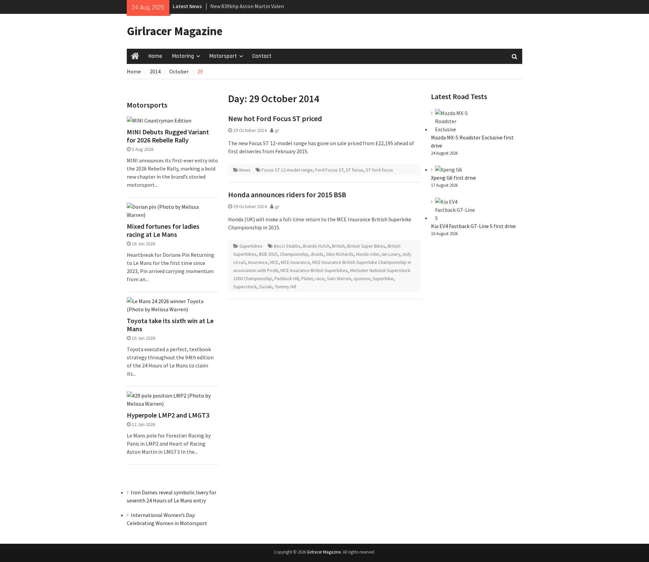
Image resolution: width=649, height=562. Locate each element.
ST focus (354, 170)
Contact (261, 56)
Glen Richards (340, 254)
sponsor (362, 278)
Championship (294, 254)
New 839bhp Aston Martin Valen (247, 6)
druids (317, 254)
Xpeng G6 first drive (453, 177)
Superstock (245, 287)
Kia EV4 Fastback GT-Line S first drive (473, 226)
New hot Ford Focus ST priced (275, 118)
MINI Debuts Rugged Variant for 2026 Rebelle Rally (168, 136)
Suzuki (265, 287)
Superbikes (251, 246)
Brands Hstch (316, 246)
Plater (307, 278)
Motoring (183, 56)
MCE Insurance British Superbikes (314, 270)
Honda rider (367, 254)
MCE (274, 262)
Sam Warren (339, 278)
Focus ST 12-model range (287, 170)
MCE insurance (295, 262)
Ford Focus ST (329, 170)
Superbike (382, 278)
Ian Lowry (391, 254)
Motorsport (223, 56)
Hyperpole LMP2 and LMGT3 (168, 415)
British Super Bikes (366, 246)
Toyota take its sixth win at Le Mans (170, 325)
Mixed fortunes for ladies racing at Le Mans (163, 230)
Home (155, 56)
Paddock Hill (286, 278)
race (319, 278)
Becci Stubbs (287, 246)
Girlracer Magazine (174, 31)
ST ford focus (379, 170)
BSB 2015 (268, 254)
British (338, 246)
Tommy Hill (285, 287)
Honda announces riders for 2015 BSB (287, 194)
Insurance (258, 262)
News (244, 170)
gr (277, 130)
